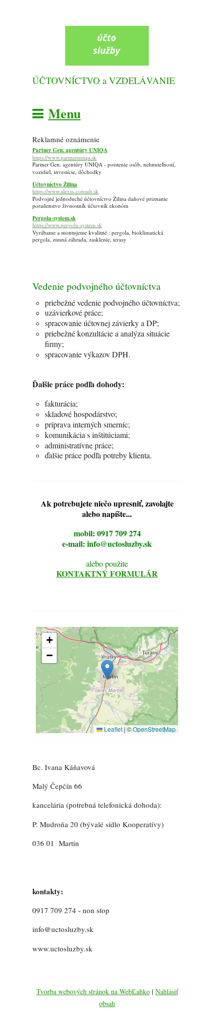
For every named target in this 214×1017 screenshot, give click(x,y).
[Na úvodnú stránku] (107, 63)
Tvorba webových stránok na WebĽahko (93, 991)
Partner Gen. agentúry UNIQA (69, 154)
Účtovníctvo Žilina (65, 188)
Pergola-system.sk (67, 222)
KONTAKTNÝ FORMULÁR (107, 573)
